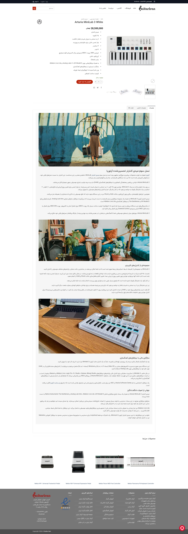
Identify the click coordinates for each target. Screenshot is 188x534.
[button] (44, 1)
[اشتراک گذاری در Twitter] (97, 87)
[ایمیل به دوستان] (94, 87)
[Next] (108, 50)
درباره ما (110, 8)
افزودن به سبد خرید (84, 82)
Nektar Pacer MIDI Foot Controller (109, 484)
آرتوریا (147, 175)
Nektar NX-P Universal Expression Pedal (78, 484)
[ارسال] (34, 8)
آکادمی (119, 8)
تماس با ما (102, 8)
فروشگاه (128, 8)
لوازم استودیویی (94, 19)
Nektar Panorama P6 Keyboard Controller (141, 484)
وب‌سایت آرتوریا (55, 383)
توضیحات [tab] (151, 108)
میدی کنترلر (84, 19)
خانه (134, 8)
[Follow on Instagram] (154, 1)
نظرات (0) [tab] (131, 108)
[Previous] (152, 50)
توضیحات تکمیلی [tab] (141, 108)
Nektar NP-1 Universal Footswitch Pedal (47, 484)
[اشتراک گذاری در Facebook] (101, 87)
